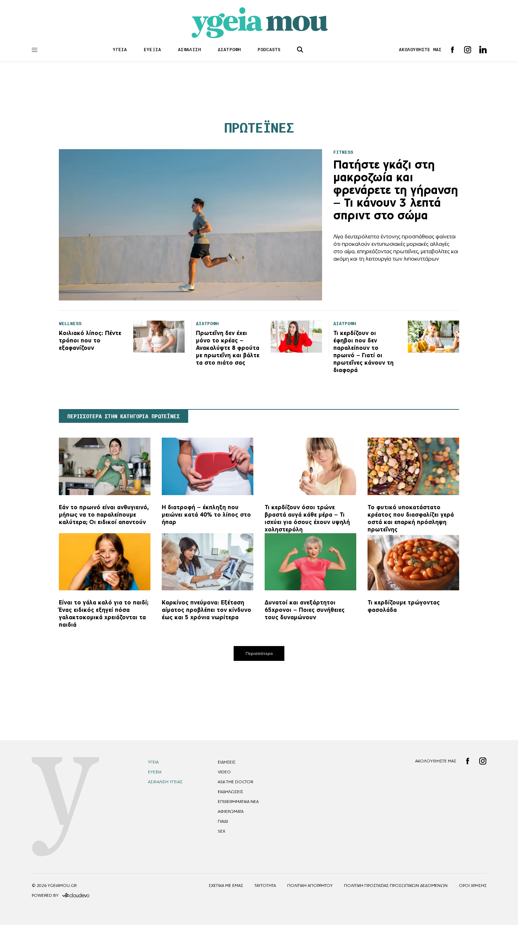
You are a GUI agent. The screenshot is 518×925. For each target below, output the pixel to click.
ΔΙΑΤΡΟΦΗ (229, 50)
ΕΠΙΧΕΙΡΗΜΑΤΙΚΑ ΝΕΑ (238, 801)
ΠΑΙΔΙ (223, 821)
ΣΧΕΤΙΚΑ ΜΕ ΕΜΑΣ (226, 885)
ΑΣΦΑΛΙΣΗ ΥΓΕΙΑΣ (165, 782)
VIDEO (224, 772)
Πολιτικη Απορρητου (310, 885)
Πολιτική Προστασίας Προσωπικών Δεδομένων (396, 885)
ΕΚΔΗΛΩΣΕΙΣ (230, 792)
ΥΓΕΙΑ (120, 50)
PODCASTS (269, 50)
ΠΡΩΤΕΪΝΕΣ (259, 128)
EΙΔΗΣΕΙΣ (226, 762)
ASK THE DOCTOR (235, 782)
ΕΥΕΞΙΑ (152, 50)
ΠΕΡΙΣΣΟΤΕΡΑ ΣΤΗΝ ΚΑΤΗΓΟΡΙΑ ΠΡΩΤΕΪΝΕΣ (123, 416)
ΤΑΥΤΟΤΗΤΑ (265, 885)
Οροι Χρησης (473, 885)
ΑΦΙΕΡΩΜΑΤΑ (230, 811)
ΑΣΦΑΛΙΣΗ (189, 50)
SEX (221, 831)
